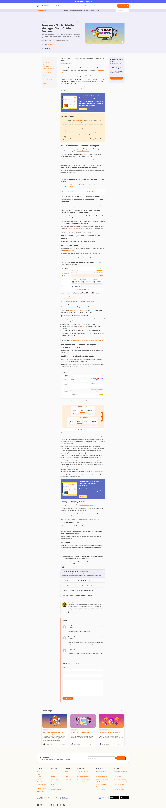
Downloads (53, 792)
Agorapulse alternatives (101, 776)
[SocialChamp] (43, 6)
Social (48, 21)
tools (79, 326)
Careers (53, 784)
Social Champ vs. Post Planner (83, 779)
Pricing (86, 6)
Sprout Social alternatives (102, 779)
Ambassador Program (56, 789)
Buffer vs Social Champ (82, 774)
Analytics (39, 779)
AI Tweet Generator (118, 776)
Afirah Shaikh (49, 744)
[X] (47, 48)
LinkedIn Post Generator (119, 784)
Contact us (67, 776)
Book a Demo (94, 6)
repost (80, 468)
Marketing (47, 18)
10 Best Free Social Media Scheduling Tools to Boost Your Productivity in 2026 (82, 733)
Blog (43, 18)
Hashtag (64, 471)
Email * (64, 673)
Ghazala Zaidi (50, 44)
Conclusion (45, 83)
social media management (77, 310)
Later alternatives (100, 781)
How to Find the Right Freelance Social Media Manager (47, 74)
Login (114, 6)
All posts (66, 10)
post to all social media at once (82, 370)
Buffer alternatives (100, 774)
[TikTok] (48, 805)
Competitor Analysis (41, 788)
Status (66, 771)
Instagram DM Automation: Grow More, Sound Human (110, 733)
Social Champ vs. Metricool (83, 776)
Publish (38, 771)
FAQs (44, 85)
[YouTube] (57, 805)
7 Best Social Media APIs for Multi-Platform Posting (53, 733)
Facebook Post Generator (119, 789)
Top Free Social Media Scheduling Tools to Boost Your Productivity (87, 340)
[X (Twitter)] (41, 805)
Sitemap (117, 805)
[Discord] (64, 805)
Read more (63, 744)
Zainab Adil (77, 744)
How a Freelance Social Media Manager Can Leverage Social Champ (49, 79)
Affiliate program (54, 779)
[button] (49, 60)
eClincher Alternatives (101, 784)
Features (68, 5)
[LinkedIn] (49, 48)
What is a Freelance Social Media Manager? (48, 65)
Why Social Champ (56, 5)
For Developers (68, 781)
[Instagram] (44, 805)
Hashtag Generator (118, 787)
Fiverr (73, 301)
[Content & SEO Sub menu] (98, 10)
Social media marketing (75, 10)
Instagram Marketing (103, 729)
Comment (65, 679)
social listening (71, 187)
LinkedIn (80, 301)
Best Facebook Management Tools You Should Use (83, 191)
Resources (77, 5)
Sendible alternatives (101, 787)
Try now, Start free (116, 78)
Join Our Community (55, 787)
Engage (38, 774)
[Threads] (54, 805)
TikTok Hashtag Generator (119, 774)
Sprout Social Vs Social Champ (83, 781)
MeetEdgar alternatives (101, 792)
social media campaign (86, 505)
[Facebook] (45, 48)
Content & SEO (93, 10)
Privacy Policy (110, 805)
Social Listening (40, 781)
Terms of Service (125, 805)
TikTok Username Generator (120, 779)
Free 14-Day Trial (83, 496)
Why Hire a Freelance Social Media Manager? (48, 69)
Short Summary (46, 62)
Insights (86, 10)
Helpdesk (67, 774)
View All (123, 710)
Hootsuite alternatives (101, 771)
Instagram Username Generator (121, 781)
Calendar (39, 776)
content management (74, 228)
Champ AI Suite (40, 791)
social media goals (68, 250)
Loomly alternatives (100, 789)
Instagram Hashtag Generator (120, 771)
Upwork (70, 301)
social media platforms (83, 151)
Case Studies (54, 774)
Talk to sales (68, 779)
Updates (53, 776)
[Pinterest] (60, 805)
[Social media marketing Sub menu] (81, 10)
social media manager (78, 120)
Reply (102, 625)
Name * (64, 667)
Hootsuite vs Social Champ (83, 771)
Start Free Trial (122, 6)
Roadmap (53, 781)
